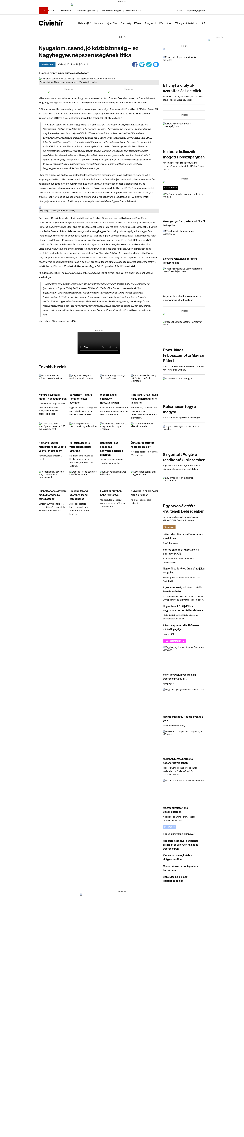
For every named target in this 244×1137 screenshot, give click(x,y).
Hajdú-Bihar (112, 23)
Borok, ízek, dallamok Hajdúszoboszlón (175, 879)
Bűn (161, 23)
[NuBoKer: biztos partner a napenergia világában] (184, 742)
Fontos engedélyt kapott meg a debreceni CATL (181, 551)
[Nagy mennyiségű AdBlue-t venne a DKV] (184, 700)
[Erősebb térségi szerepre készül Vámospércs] (83, 478)
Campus (98, 23)
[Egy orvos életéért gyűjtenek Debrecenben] (184, 488)
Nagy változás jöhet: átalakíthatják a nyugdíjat (183, 570)
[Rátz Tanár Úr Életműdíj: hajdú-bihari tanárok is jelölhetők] (145, 382)
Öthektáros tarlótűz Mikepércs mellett (142, 445)
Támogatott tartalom (186, 23)
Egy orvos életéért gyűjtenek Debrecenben (183, 508)
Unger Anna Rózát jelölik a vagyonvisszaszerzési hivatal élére (183, 608)
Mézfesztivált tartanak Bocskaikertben (176, 810)
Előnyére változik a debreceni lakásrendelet (180, 261)
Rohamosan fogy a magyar (179, 409)
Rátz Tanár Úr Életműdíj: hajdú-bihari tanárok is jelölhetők (144, 399)
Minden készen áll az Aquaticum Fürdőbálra (181, 868)
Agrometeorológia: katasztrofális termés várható (182, 589)
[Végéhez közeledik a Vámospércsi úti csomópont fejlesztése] (184, 279)
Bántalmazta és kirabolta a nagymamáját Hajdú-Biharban (112, 449)
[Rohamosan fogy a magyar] (184, 389)
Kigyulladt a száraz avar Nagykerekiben (144, 493)
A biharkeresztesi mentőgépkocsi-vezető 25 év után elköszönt (52, 447)
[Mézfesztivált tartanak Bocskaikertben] (184, 791)
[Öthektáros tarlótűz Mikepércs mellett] (145, 430)
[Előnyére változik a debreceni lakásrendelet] (184, 242)
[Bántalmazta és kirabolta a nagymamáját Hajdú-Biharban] (114, 430)
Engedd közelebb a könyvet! (179, 834)
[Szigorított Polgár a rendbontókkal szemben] (83, 382)
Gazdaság (126, 23)
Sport (169, 23)
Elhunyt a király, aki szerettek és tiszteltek (182, 88)
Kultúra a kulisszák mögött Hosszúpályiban (53, 397)
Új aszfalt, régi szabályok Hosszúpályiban (109, 399)
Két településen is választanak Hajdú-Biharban (80, 447)
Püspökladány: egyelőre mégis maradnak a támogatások (53, 495)
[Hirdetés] (122, 4)
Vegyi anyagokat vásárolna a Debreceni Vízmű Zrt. (179, 676)
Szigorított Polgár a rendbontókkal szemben (80, 399)
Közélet (138, 23)
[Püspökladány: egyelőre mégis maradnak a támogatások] (53, 478)
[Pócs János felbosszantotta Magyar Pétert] (184, 333)
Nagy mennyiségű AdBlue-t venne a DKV (183, 719)
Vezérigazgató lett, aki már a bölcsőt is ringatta (184, 223)
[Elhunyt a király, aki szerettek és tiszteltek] (184, 68)
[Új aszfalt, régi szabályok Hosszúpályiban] (114, 382)
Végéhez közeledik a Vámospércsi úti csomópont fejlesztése (182, 298)
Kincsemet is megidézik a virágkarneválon (177, 857)
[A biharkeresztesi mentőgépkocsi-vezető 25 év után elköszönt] (53, 430)
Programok (151, 23)
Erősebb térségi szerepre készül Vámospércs (78, 495)
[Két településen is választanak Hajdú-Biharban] (83, 430)
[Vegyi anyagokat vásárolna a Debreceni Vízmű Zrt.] (184, 658)
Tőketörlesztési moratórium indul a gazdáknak (183, 536)
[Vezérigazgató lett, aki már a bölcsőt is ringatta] (184, 205)
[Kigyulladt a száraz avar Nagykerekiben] (145, 478)
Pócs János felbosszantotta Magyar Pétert (184, 355)
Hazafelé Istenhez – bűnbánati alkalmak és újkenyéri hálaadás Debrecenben (180, 845)
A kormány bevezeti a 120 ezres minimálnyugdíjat (181, 627)
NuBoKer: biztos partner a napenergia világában (178, 761)
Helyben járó (84, 23)
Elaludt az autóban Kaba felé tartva (111, 493)
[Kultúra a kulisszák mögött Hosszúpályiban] (53, 382)
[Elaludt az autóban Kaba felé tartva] (114, 478)
